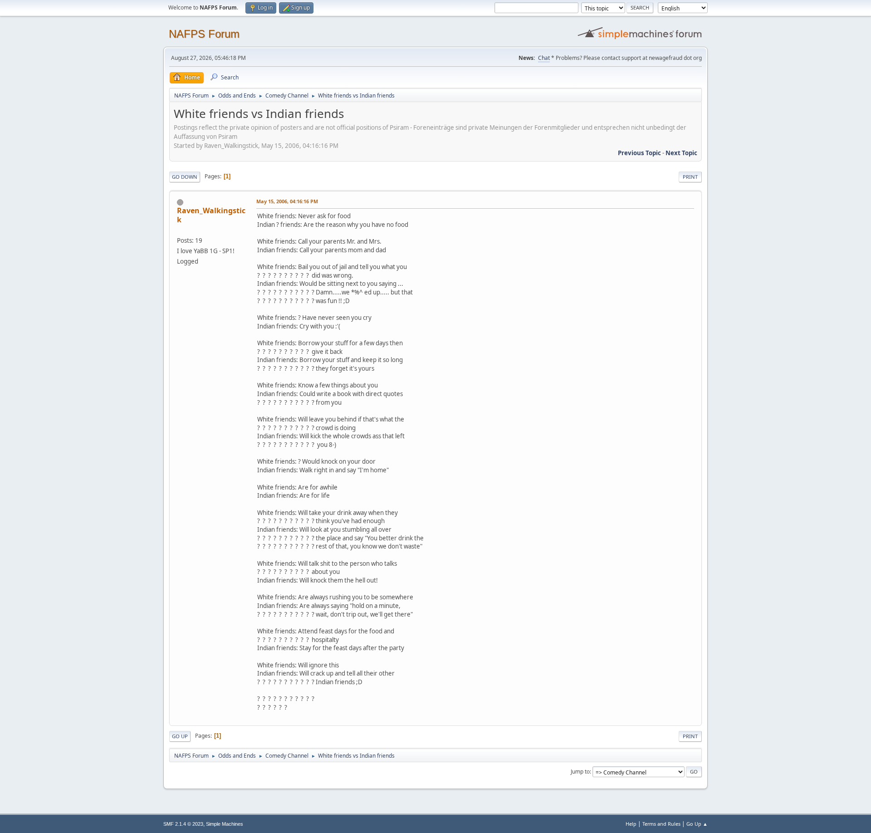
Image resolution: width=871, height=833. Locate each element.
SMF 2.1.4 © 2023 (183, 824)
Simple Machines (224, 824)
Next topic (681, 153)
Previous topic (639, 153)
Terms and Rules (661, 823)
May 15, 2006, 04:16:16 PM (287, 201)
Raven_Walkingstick (211, 215)
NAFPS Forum (204, 34)
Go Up (180, 736)
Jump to (580, 771)
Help (631, 823)
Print (690, 176)
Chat (544, 58)
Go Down (184, 176)
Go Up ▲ (697, 823)
